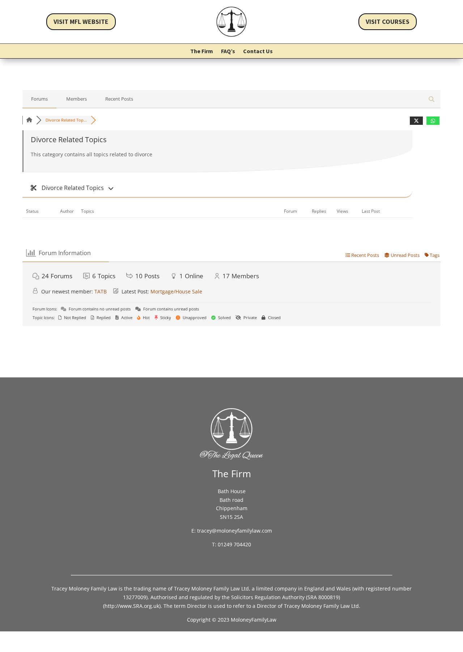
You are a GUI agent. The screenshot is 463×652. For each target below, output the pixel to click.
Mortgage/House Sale (176, 291)
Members (76, 99)
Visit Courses (387, 21)
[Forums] (29, 120)
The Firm (201, 51)
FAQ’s (228, 51)
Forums (39, 99)
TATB (100, 291)
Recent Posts (119, 99)
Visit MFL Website (81, 21)
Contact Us (258, 51)
